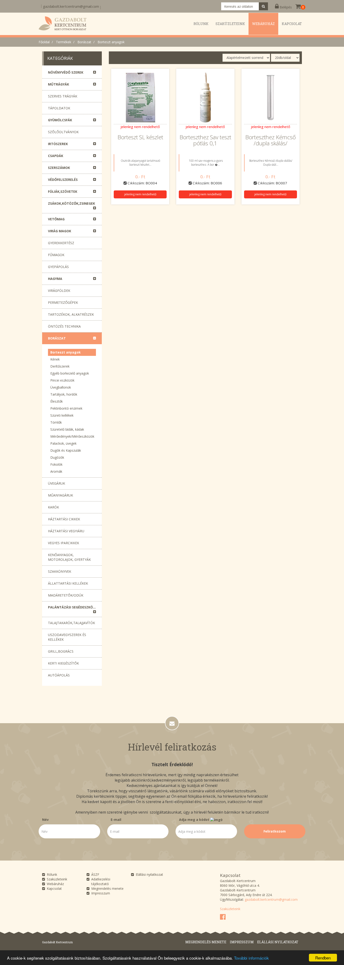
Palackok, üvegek (63, 443)
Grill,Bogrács (60, 651)
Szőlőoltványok (63, 132)
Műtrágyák (58, 84)
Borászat (84, 42)
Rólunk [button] (201, 23)
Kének (55, 359)
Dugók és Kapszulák (65, 450)
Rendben (323, 958)
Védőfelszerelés (63, 179)
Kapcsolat (54, 888)
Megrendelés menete (107, 888)
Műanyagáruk (60, 495)
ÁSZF (95, 874)
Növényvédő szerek (65, 72)
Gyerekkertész (61, 243)
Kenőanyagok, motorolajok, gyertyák (69, 557)
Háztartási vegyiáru (66, 531)
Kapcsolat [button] (292, 23)
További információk (251, 958)
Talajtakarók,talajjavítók (71, 623)
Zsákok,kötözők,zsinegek (71, 203)
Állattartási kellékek (68, 583)
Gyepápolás (58, 266)
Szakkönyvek (59, 571)
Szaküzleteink (57, 879)
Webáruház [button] (263, 23)
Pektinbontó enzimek (66, 408)
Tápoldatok (59, 108)
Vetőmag (56, 219)
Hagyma (55, 278)
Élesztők (56, 401)
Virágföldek (59, 290)
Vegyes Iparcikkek (63, 543)
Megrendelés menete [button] (205, 942)
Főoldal (44, 42)
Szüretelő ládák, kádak (67, 429)
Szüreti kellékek (61, 415)
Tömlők (56, 422)
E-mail (116, 819)
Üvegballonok (60, 387)
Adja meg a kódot (194, 819)
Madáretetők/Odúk (65, 595)
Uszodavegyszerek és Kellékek (67, 637)
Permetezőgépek (63, 302)
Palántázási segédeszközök (74, 607)
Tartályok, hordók (63, 394)
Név (45, 819)
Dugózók (57, 457)
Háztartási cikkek (64, 519)
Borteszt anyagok (111, 42)
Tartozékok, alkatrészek (71, 314)
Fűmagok (56, 255)
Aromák (56, 471)
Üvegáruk (56, 483)
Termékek (63, 42)
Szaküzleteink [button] (230, 23)
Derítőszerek (60, 366)
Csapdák (55, 156)
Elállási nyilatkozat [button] (277, 942)
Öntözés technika (64, 326)
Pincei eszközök (62, 380)
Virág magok (59, 231)
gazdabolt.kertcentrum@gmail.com (71, 6)
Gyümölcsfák (60, 120)
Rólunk (52, 874)
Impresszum (100, 893)
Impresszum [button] (242, 942)
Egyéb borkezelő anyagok (69, 373)
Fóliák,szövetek (62, 191)
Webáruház (55, 884)
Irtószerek (58, 144)
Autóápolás (59, 675)
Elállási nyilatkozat (149, 874)
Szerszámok (59, 167)
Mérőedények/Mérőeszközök (72, 436)
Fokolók (56, 464)
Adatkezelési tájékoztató (100, 881)
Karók (53, 507)
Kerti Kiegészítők (63, 663)
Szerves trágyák (62, 96)
